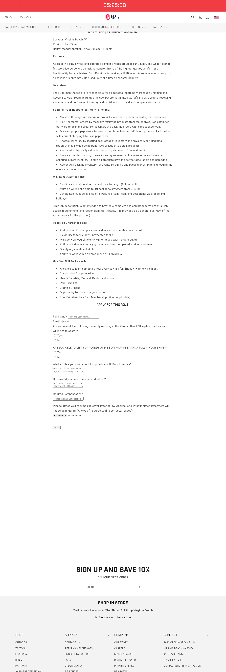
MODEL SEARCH (123, 654)
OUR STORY (121, 642)
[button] (8, 17)
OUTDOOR (21, 642)
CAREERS (119, 648)
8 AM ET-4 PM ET (173, 660)
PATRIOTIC (21, 665)
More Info (122, 617)
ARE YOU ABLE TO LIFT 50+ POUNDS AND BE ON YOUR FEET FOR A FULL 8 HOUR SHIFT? (110, 347)
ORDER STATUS (74, 665)
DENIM (19, 660)
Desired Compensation (68, 394)
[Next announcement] (209, 5)
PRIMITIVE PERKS (124, 665)
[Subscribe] (139, 587)
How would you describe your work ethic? (79, 379)
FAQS (68, 660)
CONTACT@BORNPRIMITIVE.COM (183, 665)
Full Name (60, 316)
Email (57, 321)
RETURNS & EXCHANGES (79, 648)
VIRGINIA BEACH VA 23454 (179, 648)
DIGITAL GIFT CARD (125, 660)
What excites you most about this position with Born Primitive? (93, 364)
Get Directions (103, 617)
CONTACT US (72, 642)
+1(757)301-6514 (174, 654)
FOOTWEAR (22, 654)
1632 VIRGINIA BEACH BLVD (179, 642)
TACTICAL (21, 648)
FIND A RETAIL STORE (77, 654)
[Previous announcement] (16, 5)
